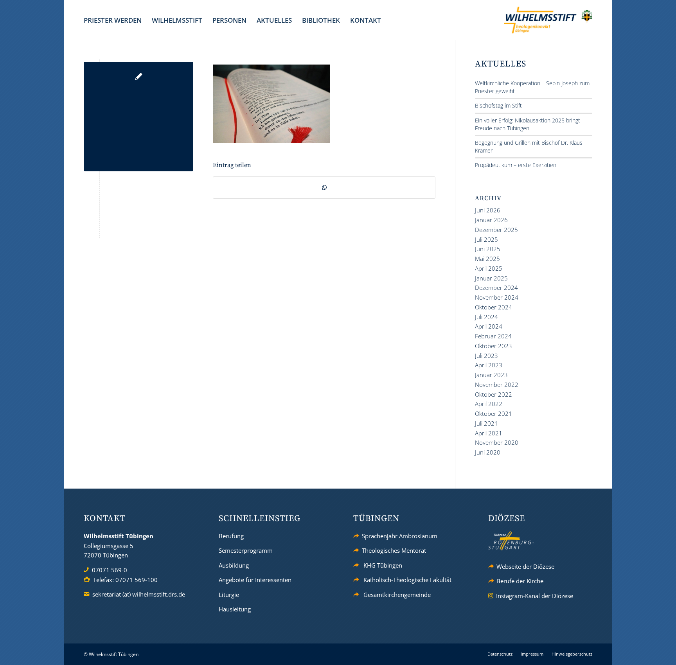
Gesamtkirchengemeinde (397, 594)
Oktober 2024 (493, 307)
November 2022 (496, 384)
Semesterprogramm (246, 550)
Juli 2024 (486, 317)
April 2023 (488, 365)
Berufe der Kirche (519, 581)
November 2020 (496, 442)
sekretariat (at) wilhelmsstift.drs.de (138, 594)
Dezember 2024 (496, 287)
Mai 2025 (487, 258)
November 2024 (496, 297)
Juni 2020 (487, 452)
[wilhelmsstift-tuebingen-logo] (548, 20)
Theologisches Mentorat (394, 550)
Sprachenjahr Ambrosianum (399, 536)
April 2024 (488, 326)
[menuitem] (113, 20)
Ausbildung (234, 565)
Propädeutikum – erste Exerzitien (515, 165)
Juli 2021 (486, 423)
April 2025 (488, 268)
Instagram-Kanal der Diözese (534, 596)
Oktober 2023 (493, 346)
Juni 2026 (487, 210)
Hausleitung (235, 609)
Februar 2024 (493, 336)
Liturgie (229, 594)
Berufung (231, 536)
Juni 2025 (487, 249)
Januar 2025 (491, 278)
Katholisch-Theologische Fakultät (407, 580)
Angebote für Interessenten (255, 580)
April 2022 (488, 404)
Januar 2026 (491, 220)
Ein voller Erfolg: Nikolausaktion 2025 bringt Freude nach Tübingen (527, 124)
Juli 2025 (486, 239)
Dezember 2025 (496, 230)
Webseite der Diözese (525, 566)
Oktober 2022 (493, 394)
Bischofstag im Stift (498, 105)
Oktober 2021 (493, 413)
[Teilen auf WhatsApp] (324, 187)
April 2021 (488, 433)
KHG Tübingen (382, 565)
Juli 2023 (486, 355)
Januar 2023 (491, 375)
